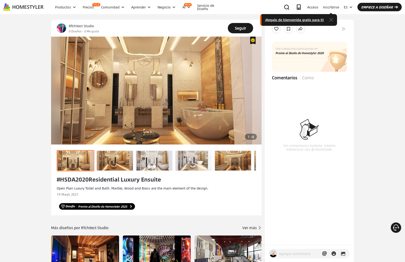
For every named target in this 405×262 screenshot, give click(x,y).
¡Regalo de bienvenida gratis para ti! (294, 19)
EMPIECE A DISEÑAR (377, 7)
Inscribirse (331, 7)
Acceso (312, 7)
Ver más (250, 228)
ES (346, 7)
